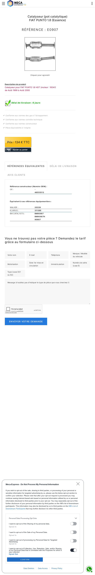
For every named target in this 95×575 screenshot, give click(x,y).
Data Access (43, 568)
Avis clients (16, 175)
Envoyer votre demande (26, 321)
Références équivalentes (26, 166)
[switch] (73, 523)
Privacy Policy (56, 568)
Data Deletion (29, 568)
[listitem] (43, 518)
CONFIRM (25, 560)
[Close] (78, 484)
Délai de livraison (63, 166)
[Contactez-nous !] (89, 569)
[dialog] (43, 526)
